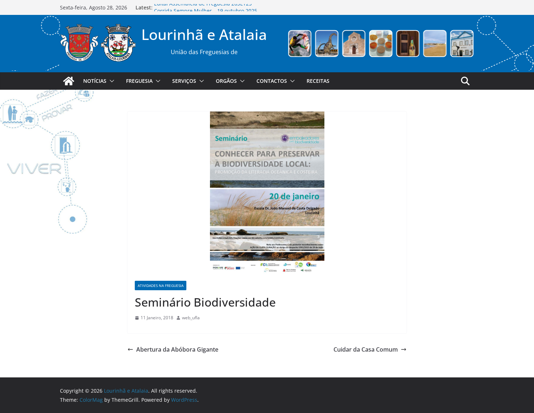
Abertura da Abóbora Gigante (177, 349)
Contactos (271, 80)
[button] (110, 81)
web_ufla (191, 318)
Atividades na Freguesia (160, 285)
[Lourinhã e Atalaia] (68, 81)
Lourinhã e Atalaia (204, 34)
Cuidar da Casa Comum (365, 349)
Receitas (318, 80)
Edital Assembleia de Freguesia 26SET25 (203, 7)
